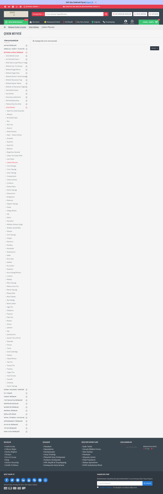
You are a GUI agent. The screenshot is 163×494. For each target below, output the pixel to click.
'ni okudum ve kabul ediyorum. (118, 487)
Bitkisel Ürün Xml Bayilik (150, 446)
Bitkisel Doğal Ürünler (17, 27)
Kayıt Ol (89, 2)
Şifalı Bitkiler (34, 27)
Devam (153, 48)
